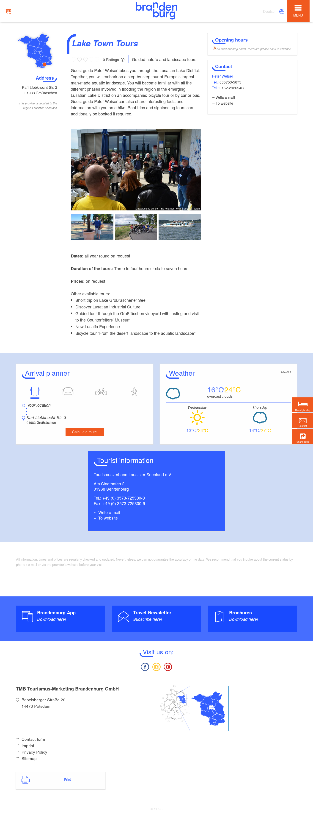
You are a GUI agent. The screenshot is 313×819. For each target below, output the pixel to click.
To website (107, 518)
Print (67, 779)
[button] (302, 436)
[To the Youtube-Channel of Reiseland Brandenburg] (168, 666)
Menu (298, 15)
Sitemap (29, 758)
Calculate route (84, 431)
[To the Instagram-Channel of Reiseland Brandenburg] (156, 666)
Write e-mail (108, 512)
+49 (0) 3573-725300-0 (123, 498)
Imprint (28, 745)
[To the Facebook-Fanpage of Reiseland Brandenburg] (145, 666)
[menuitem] (270, 11)
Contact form (33, 739)
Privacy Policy (34, 752)
